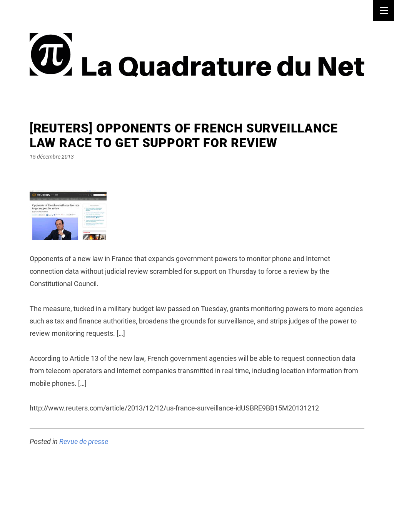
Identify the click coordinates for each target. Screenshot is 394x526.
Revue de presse (83, 441)
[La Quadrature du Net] (197, 45)
